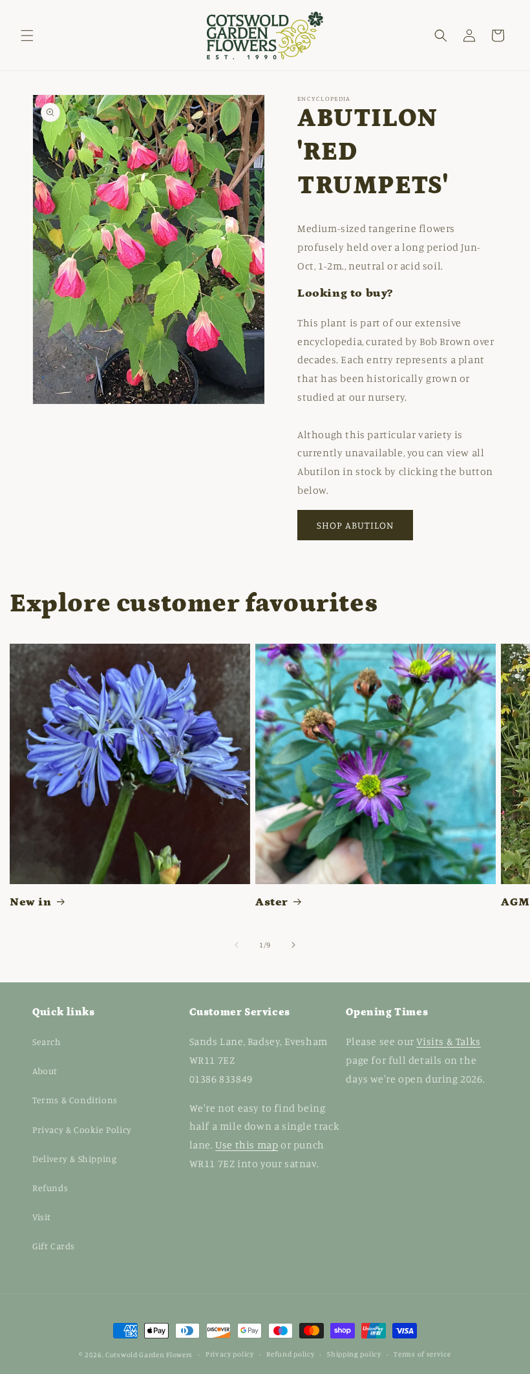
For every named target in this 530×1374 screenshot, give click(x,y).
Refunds (50, 1187)
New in (31, 902)
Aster (271, 902)
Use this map (246, 1144)
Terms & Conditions (75, 1099)
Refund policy (290, 1353)
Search (46, 1041)
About (45, 1070)
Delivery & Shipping (74, 1158)
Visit (41, 1216)
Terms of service (422, 1353)
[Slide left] (236, 945)
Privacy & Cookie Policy (82, 1129)
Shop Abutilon (355, 525)
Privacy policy (230, 1353)
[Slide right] (293, 945)
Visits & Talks (448, 1041)
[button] (27, 35)
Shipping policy (354, 1353)
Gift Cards (53, 1245)
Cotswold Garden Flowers (149, 1354)
